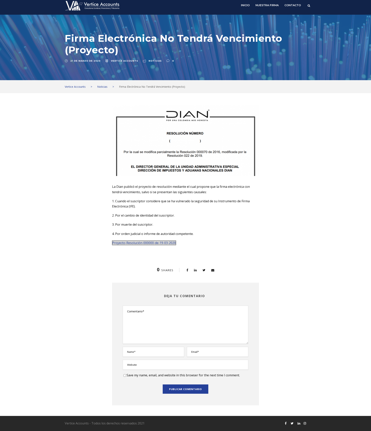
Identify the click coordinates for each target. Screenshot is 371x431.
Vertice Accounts (124, 61)
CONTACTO (292, 5)
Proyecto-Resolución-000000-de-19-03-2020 (144, 243)
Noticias (155, 61)
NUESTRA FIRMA (267, 5)
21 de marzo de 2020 (85, 61)
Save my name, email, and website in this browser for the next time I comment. (183, 375)
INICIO (245, 5)
